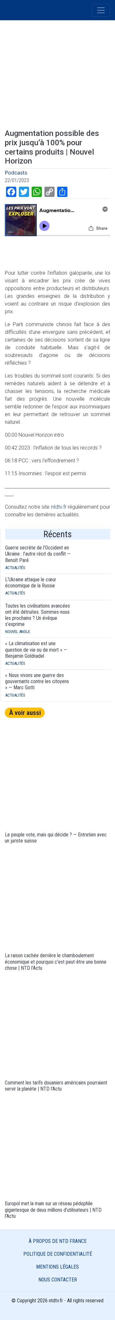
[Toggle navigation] (101, 10)
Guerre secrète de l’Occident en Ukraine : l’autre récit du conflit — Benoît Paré (38, 554)
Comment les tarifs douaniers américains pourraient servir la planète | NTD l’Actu (56, 1086)
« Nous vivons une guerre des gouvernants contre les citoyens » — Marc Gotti (37, 681)
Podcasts (16, 172)
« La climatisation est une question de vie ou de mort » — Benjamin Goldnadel (36, 649)
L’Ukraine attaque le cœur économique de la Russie (30, 582)
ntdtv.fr (58, 507)
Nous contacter (57, 1280)
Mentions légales (57, 1267)
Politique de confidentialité (57, 1254)
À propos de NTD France (58, 1241)
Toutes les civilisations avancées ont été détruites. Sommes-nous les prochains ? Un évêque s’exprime (37, 615)
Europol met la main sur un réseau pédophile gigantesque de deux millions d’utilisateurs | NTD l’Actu (53, 1209)
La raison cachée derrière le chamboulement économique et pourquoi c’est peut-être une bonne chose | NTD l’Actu (55, 961)
